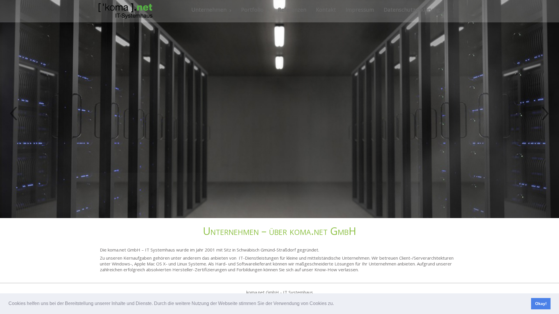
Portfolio (252, 9)
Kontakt (326, 9)
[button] (336, 304)
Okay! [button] (541, 303)
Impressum (360, 9)
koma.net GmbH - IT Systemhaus (279, 292)
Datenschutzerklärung (412, 9)
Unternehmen (209, 9)
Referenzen (292, 9)
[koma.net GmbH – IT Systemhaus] (125, 11)
